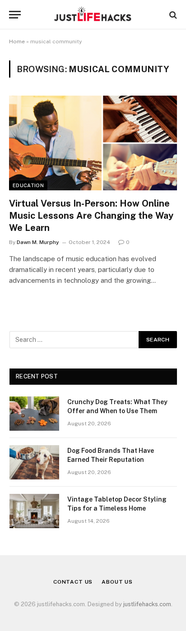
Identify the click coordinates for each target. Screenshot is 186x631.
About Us (117, 582)
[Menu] (15, 15)
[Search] (172, 15)
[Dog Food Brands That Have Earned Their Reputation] (34, 462)
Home (17, 41)
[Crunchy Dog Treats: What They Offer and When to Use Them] (34, 413)
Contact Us (73, 582)
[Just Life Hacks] (92, 14)
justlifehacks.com (147, 604)
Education (28, 185)
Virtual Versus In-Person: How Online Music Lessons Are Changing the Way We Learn (91, 215)
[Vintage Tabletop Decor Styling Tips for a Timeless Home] (34, 511)
